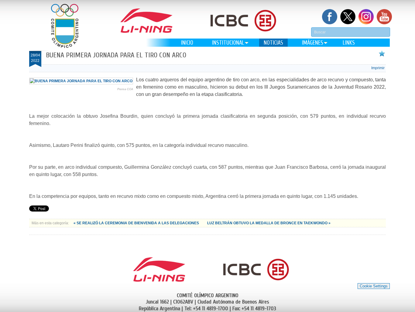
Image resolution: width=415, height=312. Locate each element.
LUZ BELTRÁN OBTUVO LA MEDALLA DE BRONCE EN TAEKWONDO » (269, 223)
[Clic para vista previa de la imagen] (81, 81)
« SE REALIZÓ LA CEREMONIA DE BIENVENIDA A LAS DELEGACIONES (137, 223)
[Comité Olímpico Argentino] (64, 26)
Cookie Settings (374, 286)
